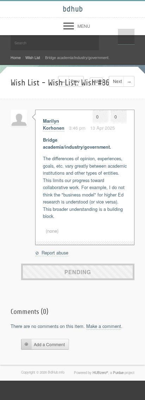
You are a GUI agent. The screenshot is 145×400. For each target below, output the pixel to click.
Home (16, 57)
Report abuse (54, 252)
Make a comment (103, 326)
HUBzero (100, 372)
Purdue (118, 372)
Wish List (32, 57)
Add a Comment (49, 344)
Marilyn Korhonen (53, 124)
